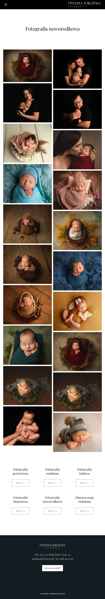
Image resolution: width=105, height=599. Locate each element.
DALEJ (19, 483)
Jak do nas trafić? (52, 568)
